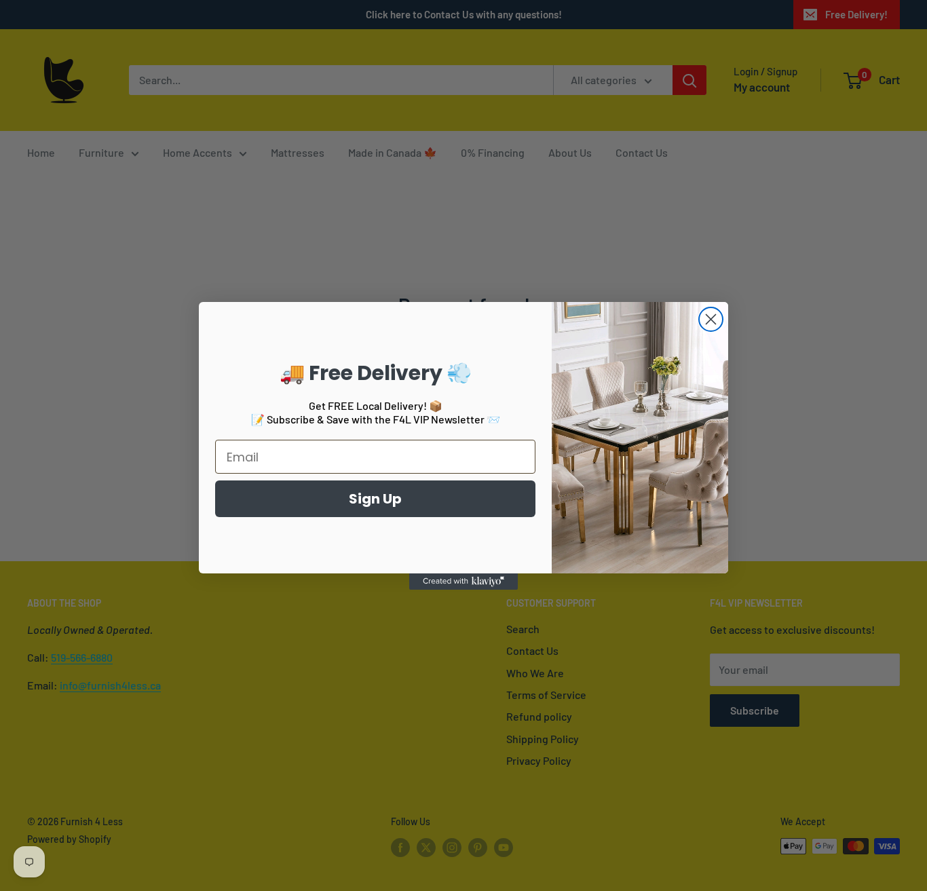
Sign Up (375, 498)
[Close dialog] (711, 319)
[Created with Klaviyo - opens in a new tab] (463, 581)
